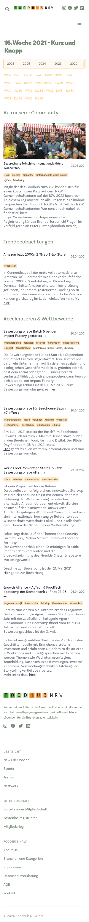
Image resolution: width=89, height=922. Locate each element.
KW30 (70, 91)
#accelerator (31, 603)
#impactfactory (71, 342)
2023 (58, 64)
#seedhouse (28, 425)
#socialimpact (23, 348)
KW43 (18, 83)
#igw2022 (28, 175)
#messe (16, 175)
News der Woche (16, 760)
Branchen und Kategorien (23, 858)
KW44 (7, 83)
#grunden (28, 342)
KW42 (28, 83)
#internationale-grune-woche (51, 175)
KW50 (28, 75)
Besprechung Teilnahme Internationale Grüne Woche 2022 (33, 166)
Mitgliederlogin (14, 826)
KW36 (18, 91)
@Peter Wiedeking (14, 180)
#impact (8, 348)
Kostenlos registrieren (20, 818)
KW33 (50, 91)
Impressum (12, 867)
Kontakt (9, 893)
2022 (73, 64)
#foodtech (61, 419)
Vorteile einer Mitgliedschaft (25, 809)
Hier (6, 449)
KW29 (7, 99)
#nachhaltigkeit (12, 342)
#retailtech (10, 265)
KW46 (59, 75)
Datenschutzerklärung (20, 876)
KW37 (7, 91)
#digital (56, 425)
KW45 (69, 75)
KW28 (18, 99)
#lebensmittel (11, 425)
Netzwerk (10, 786)
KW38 (69, 83)
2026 (10, 64)
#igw (7, 175)
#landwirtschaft (12, 419)
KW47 (49, 75)
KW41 (38, 83)
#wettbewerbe (50, 479)
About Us (10, 850)
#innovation (54, 342)
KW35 (28, 91)
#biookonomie (59, 603)
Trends (8, 777)
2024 (42, 64)
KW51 (17, 75)
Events (8, 769)
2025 (26, 64)
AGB (6, 884)
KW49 (39, 75)
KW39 (59, 83)
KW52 (7, 75)
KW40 (48, 83)
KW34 (39, 91)
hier (52, 389)
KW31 (60, 91)
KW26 (39, 99)
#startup (40, 342)
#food (27, 419)
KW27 (28, 99)
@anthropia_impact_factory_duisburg (53, 348)
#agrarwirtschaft (13, 603)
